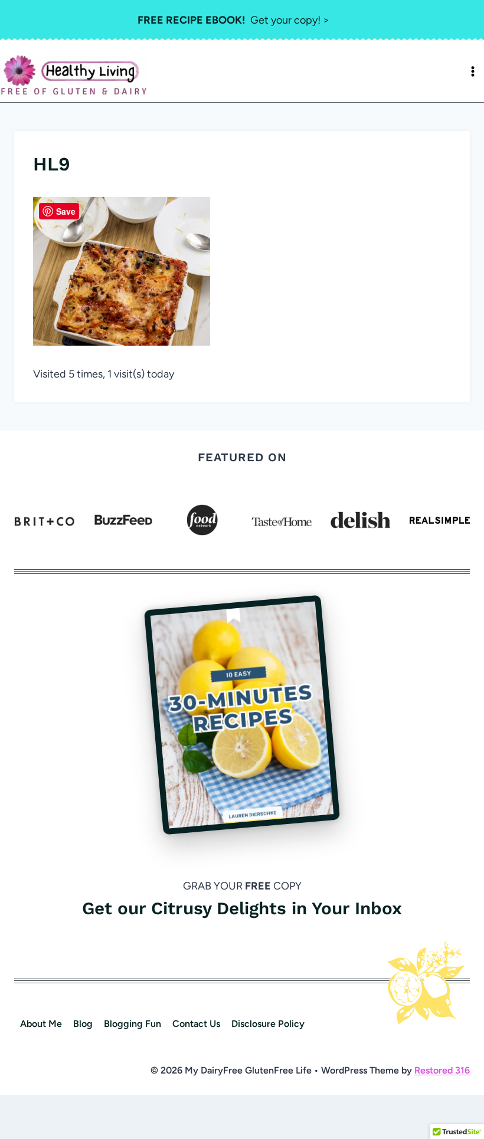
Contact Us (196, 1023)
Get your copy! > (233, 20)
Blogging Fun (132, 1023)
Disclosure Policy (268, 1023)
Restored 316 (442, 1070)
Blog (83, 1023)
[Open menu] (473, 71)
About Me (41, 1023)
